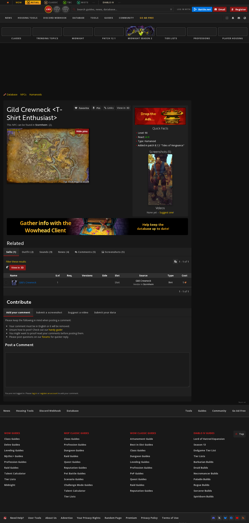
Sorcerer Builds (203, 490)
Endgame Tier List (205, 450)
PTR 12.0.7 (65, 9)
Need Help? (17, 517)
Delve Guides (12, 444)
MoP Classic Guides (76, 433)
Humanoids (35, 94)
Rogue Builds (201, 485)
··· (93, 2)
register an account (49, 393)
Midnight (9, 485)
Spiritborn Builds (204, 496)
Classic (53, 2)
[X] (219, 517)
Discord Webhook (55, 17)
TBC (69, 2)
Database (78, 17)
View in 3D (123, 107)
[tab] (11, 252)
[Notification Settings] (232, 18)
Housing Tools (25, 410)
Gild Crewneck (143, 280)
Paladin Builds (202, 479)
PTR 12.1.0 (57, 9)
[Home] (23, 9)
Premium (131, 517)
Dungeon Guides (74, 450)
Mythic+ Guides (13, 456)
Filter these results (16, 261)
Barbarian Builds (203, 462)
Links (110, 107)
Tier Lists (10, 479)
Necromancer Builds (206, 473)
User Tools (34, 517)
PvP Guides (136, 473)
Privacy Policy (149, 517)
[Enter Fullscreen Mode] (227, 18)
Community (126, 17)
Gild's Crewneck (27, 282)
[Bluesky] (225, 517)
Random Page (113, 517)
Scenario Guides (74, 479)
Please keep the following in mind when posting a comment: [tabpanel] (44, 356)
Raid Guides (11, 467)
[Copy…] (175, 261)
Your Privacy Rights (88, 517)
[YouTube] (237, 517)
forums (46, 336)
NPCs (23, 94)
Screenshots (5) (160, 152)
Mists (84, 2)
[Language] (244, 18)
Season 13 (200, 444)
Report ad (242, 402)
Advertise (67, 517)
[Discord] (213, 517)
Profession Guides (15, 462)
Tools (188, 410)
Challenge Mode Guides (78, 485)
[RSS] (243, 517)
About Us (51, 517)
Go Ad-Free (147, 17)
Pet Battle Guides (75, 473)
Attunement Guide (141, 438)
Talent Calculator (15, 473)
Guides (108, 17)
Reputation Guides (75, 467)
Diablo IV (111, 2)
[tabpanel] (97, 276)
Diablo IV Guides (204, 433)
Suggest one (166, 212)
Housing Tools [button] (27, 17)
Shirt (170, 282)
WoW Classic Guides (143, 433)
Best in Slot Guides (141, 444)
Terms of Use (170, 517)
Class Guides (12, 438)
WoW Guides (12, 433)
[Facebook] (231, 517)
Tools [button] (94, 17)
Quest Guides (72, 462)
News (8, 17)
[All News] (8, 3)
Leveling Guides (14, 450)
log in (34, 393)
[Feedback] (238, 18)
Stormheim (41, 124)
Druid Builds (201, 467)
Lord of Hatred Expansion (209, 438)
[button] (57, 157)
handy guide (55, 329)
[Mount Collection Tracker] (97, 226)
